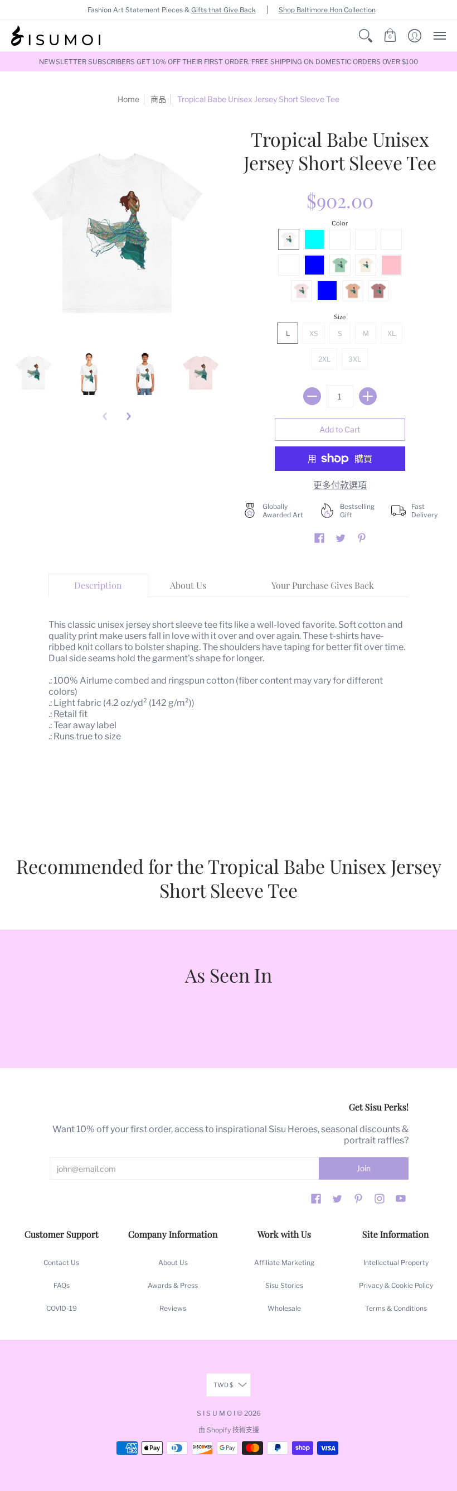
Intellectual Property (396, 1262)
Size (340, 317)
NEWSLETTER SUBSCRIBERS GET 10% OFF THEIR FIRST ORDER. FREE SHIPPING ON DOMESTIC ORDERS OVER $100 (228, 61)
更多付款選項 (340, 485)
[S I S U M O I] (55, 35)
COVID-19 (61, 1308)
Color (340, 223)
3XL (354, 359)
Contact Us (61, 1262)
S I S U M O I (216, 1413)
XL (391, 333)
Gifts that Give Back (223, 10)
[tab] (98, 585)
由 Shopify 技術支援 (228, 1430)
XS (313, 333)
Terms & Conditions (396, 1308)
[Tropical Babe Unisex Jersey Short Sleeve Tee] (33, 372)
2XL (324, 359)
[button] (365, 35)
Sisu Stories (284, 1285)
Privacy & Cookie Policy (396, 1285)
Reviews (172, 1308)
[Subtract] (312, 396)
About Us (173, 1262)
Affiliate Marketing (284, 1262)
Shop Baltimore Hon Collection (327, 10)
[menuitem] (365, 35)
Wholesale (284, 1308)
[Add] (368, 396)
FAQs (62, 1285)
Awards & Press (173, 1285)
